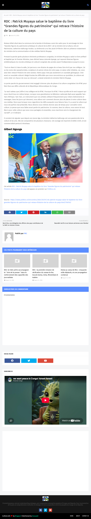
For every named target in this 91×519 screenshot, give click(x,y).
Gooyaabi (35, 516)
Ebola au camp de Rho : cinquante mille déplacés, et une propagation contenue (74, 272)
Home (71, 516)
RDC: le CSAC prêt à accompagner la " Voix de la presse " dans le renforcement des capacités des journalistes (16, 273)
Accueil (6, 15)
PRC (6, 35)
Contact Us (85, 516)
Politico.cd (51, 189)
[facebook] (12, 360)
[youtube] (45, 360)
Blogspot (18, 516)
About (78, 516)
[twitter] (29, 360)
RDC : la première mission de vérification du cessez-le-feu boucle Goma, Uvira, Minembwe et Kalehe (45, 273)
